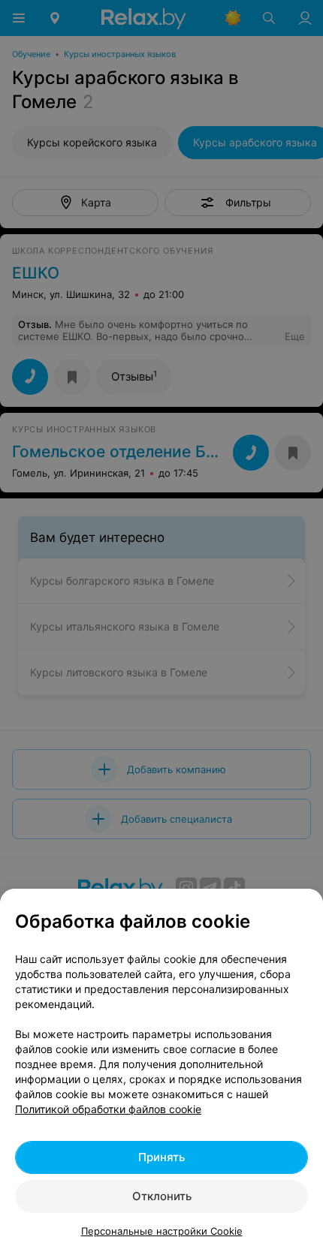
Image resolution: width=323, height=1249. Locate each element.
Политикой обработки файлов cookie (108, 1109)
